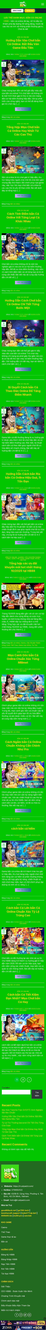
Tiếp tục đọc (23, 109)
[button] (42, 4)
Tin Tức (23, 560)
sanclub (27, 1215)
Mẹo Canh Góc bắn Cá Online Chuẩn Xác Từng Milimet (23, 658)
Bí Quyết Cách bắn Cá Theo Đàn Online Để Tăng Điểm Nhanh (23, 391)
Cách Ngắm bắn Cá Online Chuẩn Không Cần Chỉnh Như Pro (23, 745)
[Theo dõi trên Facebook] (17, 1315)
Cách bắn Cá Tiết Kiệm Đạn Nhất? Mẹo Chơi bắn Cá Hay (23, 998)
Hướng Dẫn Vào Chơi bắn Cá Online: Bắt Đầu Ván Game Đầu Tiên (23, 44)
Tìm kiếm (6, 1088)
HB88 (6, 21)
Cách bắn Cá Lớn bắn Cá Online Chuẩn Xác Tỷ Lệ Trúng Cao (23, 911)
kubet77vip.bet (29, 1213)
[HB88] (23, 4)
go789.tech (23, 1210)
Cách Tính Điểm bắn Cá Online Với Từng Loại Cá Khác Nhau (23, 217)
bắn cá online (23, 37)
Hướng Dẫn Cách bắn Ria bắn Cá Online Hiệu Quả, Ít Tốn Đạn (23, 477)
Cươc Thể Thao (18, 558)
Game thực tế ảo (32, 558)
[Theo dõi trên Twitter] (25, 1315)
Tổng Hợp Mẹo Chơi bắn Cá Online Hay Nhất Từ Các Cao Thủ (23, 130)
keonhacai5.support (10, 1213)
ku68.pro (18, 1215)
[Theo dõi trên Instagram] (21, 1315)
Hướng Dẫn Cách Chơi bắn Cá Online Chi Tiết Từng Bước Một (23, 304)
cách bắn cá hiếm (23, 828)
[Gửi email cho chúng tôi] (29, 1315)
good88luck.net (8, 1210)
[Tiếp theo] (29, 1079)
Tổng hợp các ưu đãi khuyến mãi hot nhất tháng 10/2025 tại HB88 (23, 567)
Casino (21, 557)
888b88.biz (6, 1215)
